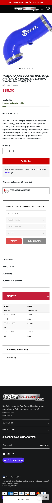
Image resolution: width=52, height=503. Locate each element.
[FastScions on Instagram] (8, 454)
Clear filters (35, 241)
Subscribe (45, 445)
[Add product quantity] (13, 151)
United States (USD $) (13, 477)
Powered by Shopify (9, 486)
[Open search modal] (42, 9)
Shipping (6, 182)
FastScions (20, 481)
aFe (4, 85)
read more (7, 415)
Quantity (6, 145)
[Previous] (4, 2)
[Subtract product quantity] (5, 151)
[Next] (48, 2)
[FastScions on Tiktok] (13, 454)
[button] (22, 499)
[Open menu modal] (4, 9)
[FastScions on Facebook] (4, 454)
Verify (14, 241)
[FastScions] (26, 9)
